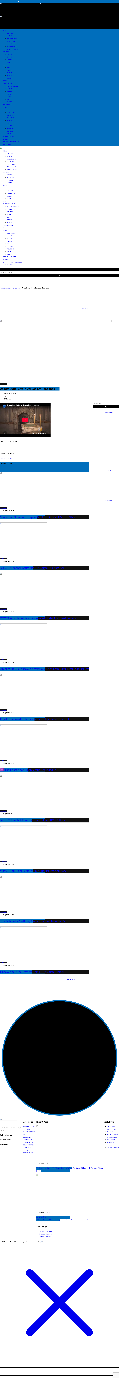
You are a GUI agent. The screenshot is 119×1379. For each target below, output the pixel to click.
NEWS (4, 30)
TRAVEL (9, 134)
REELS (5, 81)
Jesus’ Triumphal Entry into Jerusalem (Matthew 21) (32, 568)
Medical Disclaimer (112, 1137)
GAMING (9, 91)
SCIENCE (9, 78)
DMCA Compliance (112, 1134)
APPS (8, 67)
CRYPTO (9, 54)
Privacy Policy (111, 1139)
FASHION (9, 120)
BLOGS (5, 107)
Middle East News (12, 38)
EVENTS (5, 139)
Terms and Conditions (113, 1147)
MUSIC (9, 97)
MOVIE (9, 94)
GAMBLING (10, 73)
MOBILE (9, 75)
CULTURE (10, 115)
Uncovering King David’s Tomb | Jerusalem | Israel (32, 972)
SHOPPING (10, 131)
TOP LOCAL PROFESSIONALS (11, 141)
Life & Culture (11, 44)
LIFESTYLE (6, 110)
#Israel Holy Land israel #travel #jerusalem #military (33, 870)
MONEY (9, 62)
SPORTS (9, 102)
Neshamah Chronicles (45, 1234)
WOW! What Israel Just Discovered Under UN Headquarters (38, 618)
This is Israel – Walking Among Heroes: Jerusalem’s (32, 921)
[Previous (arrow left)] (59, 1375)
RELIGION (10, 128)
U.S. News (10, 33)
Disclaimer (110, 1131)
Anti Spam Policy (111, 1126)
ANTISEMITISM (7, 104)
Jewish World (11, 41)
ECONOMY (10, 57)
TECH (4, 65)
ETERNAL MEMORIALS (9, 136)
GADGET (9, 70)
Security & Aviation (13, 49)
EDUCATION (10, 118)
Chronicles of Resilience (46, 1231)
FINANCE (9, 59)
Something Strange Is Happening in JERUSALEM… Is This (37, 517)
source (2, 447)
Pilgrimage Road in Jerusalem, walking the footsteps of (34, 719)
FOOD (8, 123)
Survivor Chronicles (45, 1236)
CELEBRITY (10, 112)
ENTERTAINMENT (8, 83)
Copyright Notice (111, 1129)
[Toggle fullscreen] (59, 1367)
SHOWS (9, 99)
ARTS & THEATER (12, 86)
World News (10, 36)
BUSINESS (6, 51)
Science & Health (12, 46)
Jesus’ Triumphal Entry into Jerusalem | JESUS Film (32, 820)
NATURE (9, 126)
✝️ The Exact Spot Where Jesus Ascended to (28, 770)
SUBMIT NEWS (7, 144)
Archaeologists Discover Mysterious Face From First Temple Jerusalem (44, 668)
